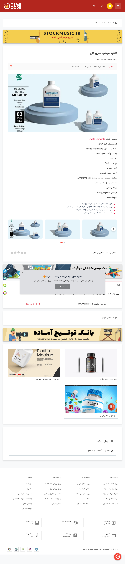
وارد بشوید (90, 450)
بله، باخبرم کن (62, 286)
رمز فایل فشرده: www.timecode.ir (92, 303)
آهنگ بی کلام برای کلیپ (52, 493)
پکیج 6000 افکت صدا (53, 498)
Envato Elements (97, 139)
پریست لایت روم (83, 483)
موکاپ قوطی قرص (109, 317)
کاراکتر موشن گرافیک (111, 498)
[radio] (25, 253)
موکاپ (111, 66)
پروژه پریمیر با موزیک (110, 488)
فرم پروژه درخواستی (25, 493)
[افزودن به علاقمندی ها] (11, 66)
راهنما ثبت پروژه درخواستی (22, 498)
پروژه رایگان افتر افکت (53, 483)
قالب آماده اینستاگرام (110, 503)
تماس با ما (28, 488)
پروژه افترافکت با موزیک (109, 483)
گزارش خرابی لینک (32, 303)
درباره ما (29, 483)
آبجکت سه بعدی (83, 503)
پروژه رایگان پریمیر (54, 488)
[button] (113, 229)
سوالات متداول (27, 508)
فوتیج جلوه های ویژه (110, 493)
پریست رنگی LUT (83, 493)
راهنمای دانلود (27, 503)
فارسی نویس (56, 503)
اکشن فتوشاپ (84, 488)
